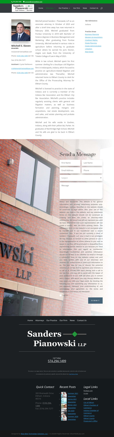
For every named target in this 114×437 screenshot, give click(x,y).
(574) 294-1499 (22, 56)
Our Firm (76, 8)
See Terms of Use (73, 374)
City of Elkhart (89, 402)
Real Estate (89, 52)
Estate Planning (91, 43)
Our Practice (63, 8)
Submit (95, 300)
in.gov (86, 393)
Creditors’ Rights (91, 40)
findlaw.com (88, 391)
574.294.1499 (57, 361)
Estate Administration (93, 46)
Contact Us (94, 8)
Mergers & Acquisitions (94, 37)
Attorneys (50, 8)
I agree (65, 295)
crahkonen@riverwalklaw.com (22, 68)
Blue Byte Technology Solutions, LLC (34, 434)
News (85, 8)
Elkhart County (89, 416)
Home (41, 8)
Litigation (88, 49)
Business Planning (92, 34)
